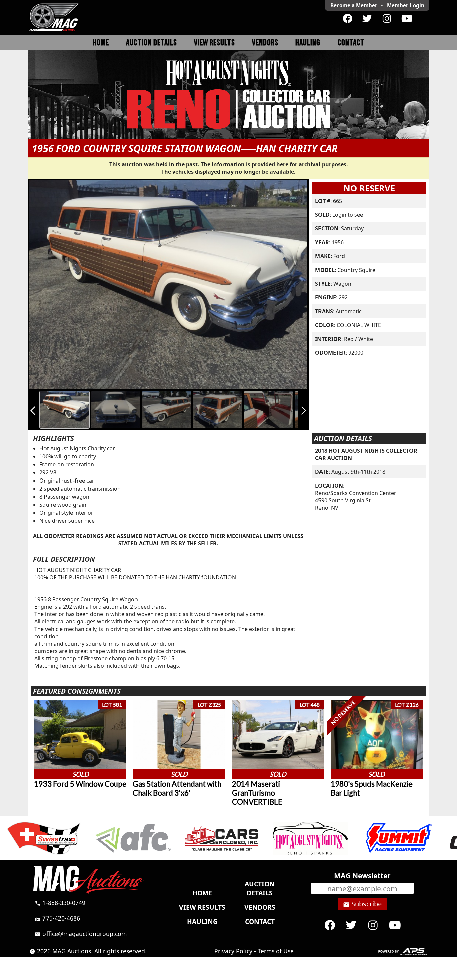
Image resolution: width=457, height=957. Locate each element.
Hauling (308, 43)
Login (405, 5)
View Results (214, 43)
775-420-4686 (57, 918)
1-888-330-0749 (60, 903)
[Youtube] (407, 18)
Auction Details (151, 43)
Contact (351, 43)
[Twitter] (367, 18)
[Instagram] (387, 18)
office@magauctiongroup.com (81, 934)
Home (101, 43)
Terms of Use (276, 951)
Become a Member (353, 5)
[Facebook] (347, 18)
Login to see (347, 214)
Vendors (265, 43)
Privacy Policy (233, 951)
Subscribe (362, 904)
